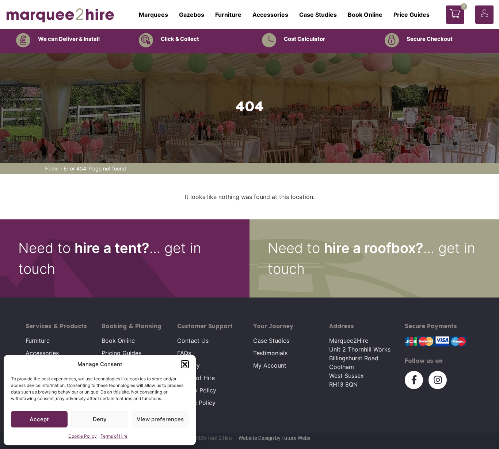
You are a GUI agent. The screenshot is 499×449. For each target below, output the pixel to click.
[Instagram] (437, 380)
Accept (39, 419)
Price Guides (411, 14)
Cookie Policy (82, 436)
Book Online (365, 14)
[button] (184, 364)
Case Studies (318, 14)
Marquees (153, 14)
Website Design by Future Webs (275, 438)
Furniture (228, 14)
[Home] (60, 14)
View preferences (160, 419)
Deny (100, 419)
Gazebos (191, 14)
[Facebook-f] (414, 380)
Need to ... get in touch (109, 258)
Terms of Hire (113, 436)
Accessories (270, 14)
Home (52, 168)
